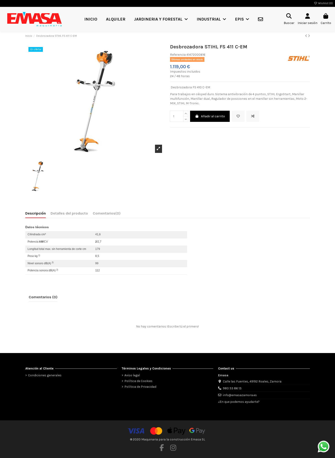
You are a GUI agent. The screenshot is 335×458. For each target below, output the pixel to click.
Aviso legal (132, 375)
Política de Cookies (138, 381)
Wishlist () (325, 3)
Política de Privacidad (140, 387)
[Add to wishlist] (238, 116)
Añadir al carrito (213, 116)
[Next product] (309, 36)
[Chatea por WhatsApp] (323, 446)
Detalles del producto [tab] (69, 213)
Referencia (178, 55)
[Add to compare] (252, 116)
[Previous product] (306, 36)
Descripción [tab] (35, 213)
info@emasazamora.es (240, 395)
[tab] (107, 214)
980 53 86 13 (232, 388)
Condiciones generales (45, 375)
